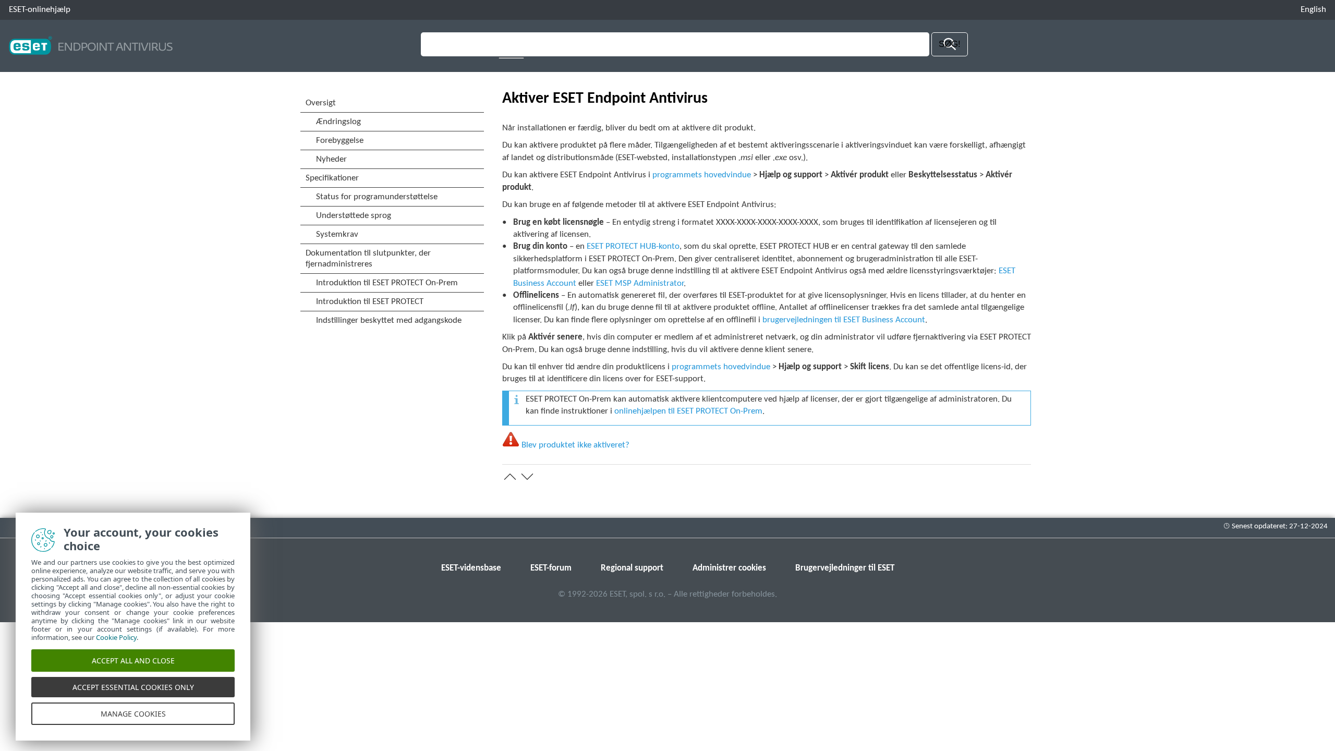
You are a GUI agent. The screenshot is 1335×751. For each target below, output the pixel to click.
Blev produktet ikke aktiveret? (575, 445)
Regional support (632, 568)
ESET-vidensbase (471, 568)
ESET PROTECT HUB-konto (633, 246)
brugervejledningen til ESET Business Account (843, 320)
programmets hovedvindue (701, 175)
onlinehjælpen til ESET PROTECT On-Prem (688, 411)
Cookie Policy (116, 637)
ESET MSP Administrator (640, 283)
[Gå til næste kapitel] (527, 476)
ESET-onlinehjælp (39, 9)
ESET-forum (551, 568)
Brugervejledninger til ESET (844, 568)
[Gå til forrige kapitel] (510, 476)
